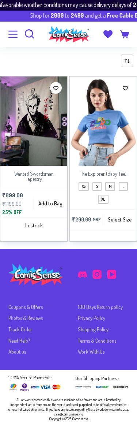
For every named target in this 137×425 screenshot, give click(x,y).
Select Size (120, 219)
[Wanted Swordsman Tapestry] (33, 121)
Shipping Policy (93, 329)
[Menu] (13, 34)
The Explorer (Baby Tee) (103, 174)
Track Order (20, 329)
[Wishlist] (108, 34)
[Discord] (82, 274)
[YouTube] (111, 274)
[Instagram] (97, 274)
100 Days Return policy (100, 307)
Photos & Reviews (25, 318)
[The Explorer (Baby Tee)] (103, 121)
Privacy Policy (91, 318)
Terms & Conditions (97, 341)
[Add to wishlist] (56, 88)
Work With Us (91, 351)
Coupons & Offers (25, 307)
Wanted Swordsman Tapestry (34, 176)
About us (17, 351)
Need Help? (19, 341)
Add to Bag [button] (50, 203)
